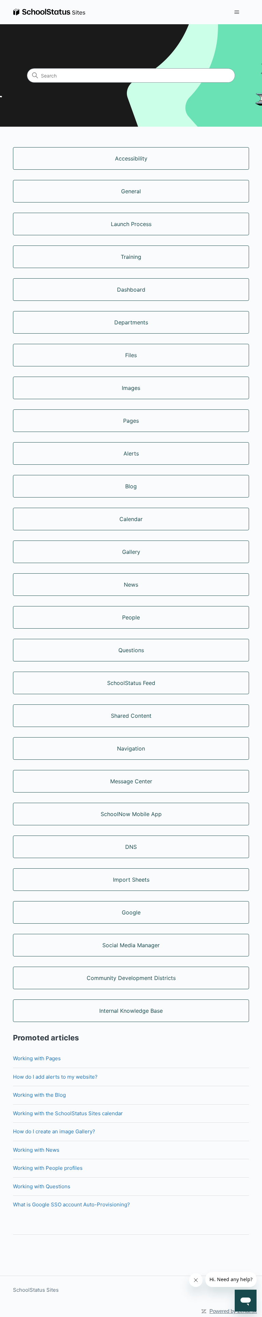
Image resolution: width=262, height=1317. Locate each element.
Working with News (36, 1150)
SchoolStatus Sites (36, 1290)
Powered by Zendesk (233, 1311)
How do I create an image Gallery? (54, 1131)
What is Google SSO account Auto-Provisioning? (71, 1204)
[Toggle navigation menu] (237, 12)
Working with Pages (37, 1058)
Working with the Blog (39, 1095)
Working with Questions (41, 1186)
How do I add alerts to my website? (55, 1077)
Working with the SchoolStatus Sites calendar (68, 1113)
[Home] (49, 12)
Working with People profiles (48, 1168)
